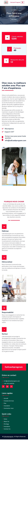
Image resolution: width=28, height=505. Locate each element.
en (9, 375)
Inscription (7, 406)
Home (5, 419)
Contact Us (7, 429)
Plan (5, 403)
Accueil (6, 398)
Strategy (6, 424)
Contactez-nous (8, 408)
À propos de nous (9, 401)
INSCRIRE (14, 19)
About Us (6, 421)
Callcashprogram (8, 436)
